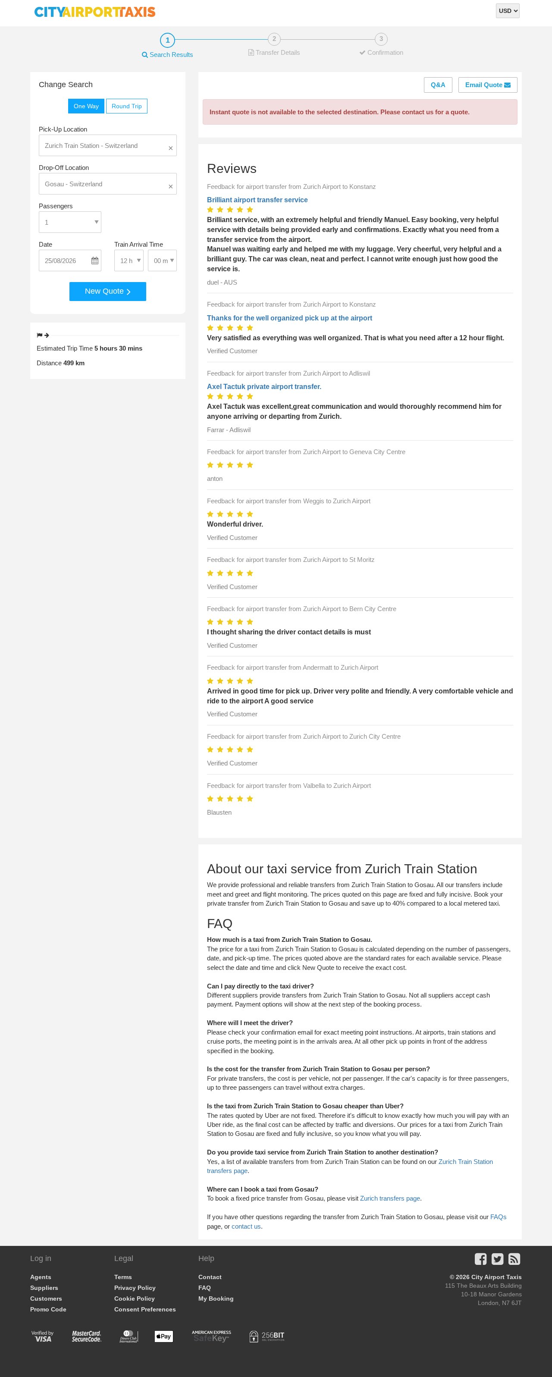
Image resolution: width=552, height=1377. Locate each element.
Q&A (438, 84)
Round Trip (127, 106)
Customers (46, 1298)
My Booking (216, 1298)
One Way (86, 106)
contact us (246, 1226)
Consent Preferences (145, 1309)
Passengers (56, 206)
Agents (40, 1276)
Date (45, 244)
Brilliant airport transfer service (257, 200)
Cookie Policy (134, 1298)
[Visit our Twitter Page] (497, 1261)
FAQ (204, 1287)
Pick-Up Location (63, 129)
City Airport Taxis (496, 1276)
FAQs (498, 1216)
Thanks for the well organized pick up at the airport (289, 318)
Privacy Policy (135, 1287)
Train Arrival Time (138, 244)
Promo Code (48, 1309)
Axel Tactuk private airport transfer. (264, 386)
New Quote (105, 291)
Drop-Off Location (64, 167)
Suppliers (44, 1287)
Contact (210, 1276)
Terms (123, 1276)
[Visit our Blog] (514, 1261)
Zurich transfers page (390, 1198)
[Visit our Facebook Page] (480, 1261)
